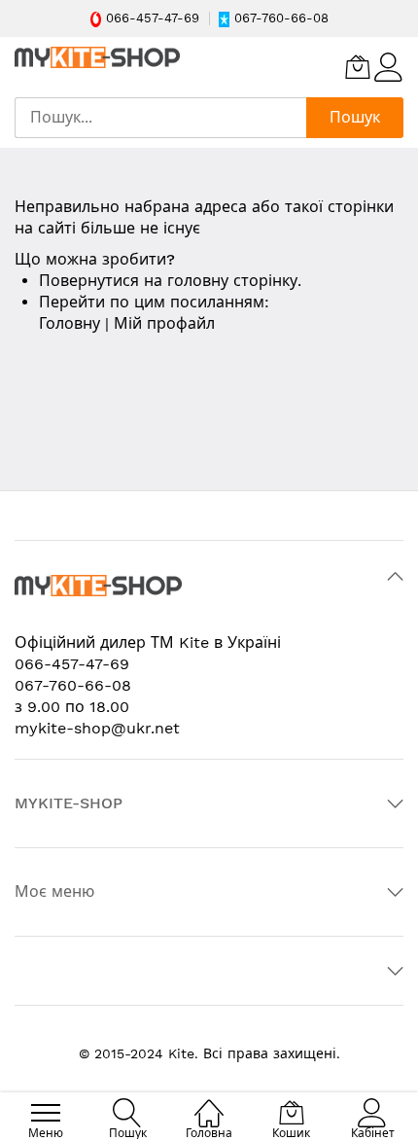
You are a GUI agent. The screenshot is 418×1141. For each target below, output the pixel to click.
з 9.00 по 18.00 (72, 706)
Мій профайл (164, 323)
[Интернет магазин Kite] (97, 57)
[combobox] (160, 117)
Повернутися (89, 280)
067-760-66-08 (281, 18)
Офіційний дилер (83, 642)
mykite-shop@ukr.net (97, 728)
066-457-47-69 (152, 18)
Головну (69, 323)
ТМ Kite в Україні (216, 642)
